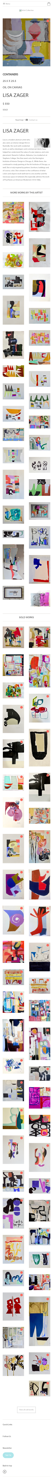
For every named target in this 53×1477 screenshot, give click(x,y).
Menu (7, 4)
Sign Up (8, 1455)
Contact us (33, 120)
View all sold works (26, 1410)
